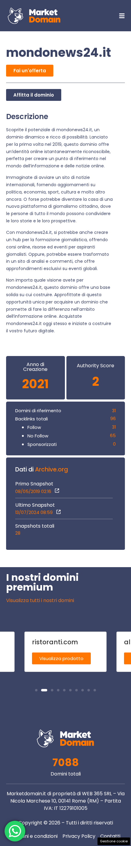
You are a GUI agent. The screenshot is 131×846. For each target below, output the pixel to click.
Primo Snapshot (34, 483)
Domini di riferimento (38, 411)
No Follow (37, 436)
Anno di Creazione (35, 367)
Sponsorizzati (42, 444)
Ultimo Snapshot (35, 505)
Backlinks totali (31, 419)
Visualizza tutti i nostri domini (40, 600)
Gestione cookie (114, 841)
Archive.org (51, 469)
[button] (36, 690)
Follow (34, 427)
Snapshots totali (34, 526)
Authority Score (95, 365)
